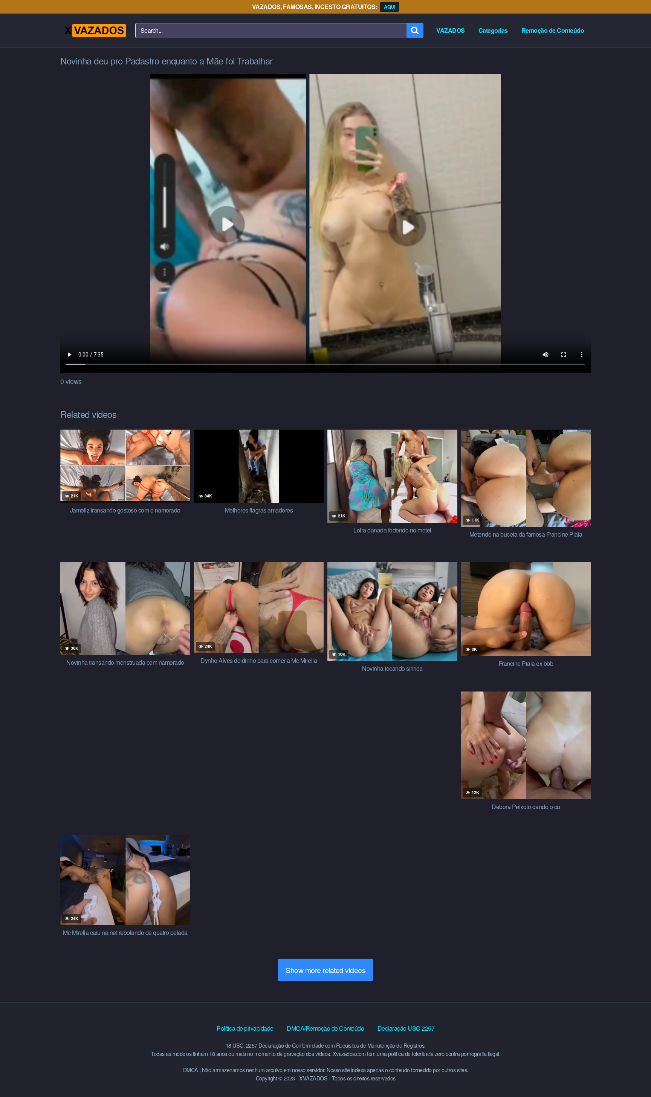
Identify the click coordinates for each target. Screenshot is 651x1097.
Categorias (493, 30)
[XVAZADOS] (94, 30)
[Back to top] (630, 1073)
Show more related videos (325, 970)
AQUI (389, 6)
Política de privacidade (245, 1028)
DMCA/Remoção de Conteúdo (325, 1028)
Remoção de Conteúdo (552, 30)
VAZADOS (450, 30)
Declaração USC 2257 (406, 1028)
